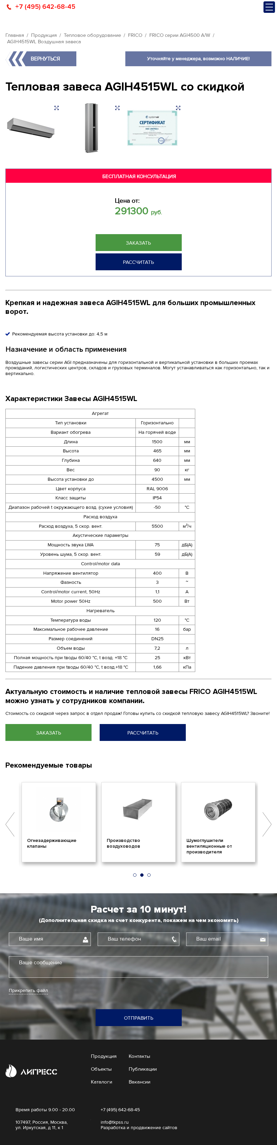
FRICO (135, 35)
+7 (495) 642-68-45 (45, 7)
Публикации (143, 1069)
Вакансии (139, 1082)
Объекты (101, 1069)
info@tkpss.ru (115, 1122)
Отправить (138, 1018)
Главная (14, 35)
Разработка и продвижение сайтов (139, 1127)
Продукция (44, 35)
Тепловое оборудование (92, 35)
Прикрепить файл (28, 990)
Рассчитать (138, 262)
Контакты (139, 1056)
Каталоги (101, 1082)
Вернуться (45, 58)
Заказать (138, 243)
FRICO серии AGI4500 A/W (179, 35)
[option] (59, 822)
